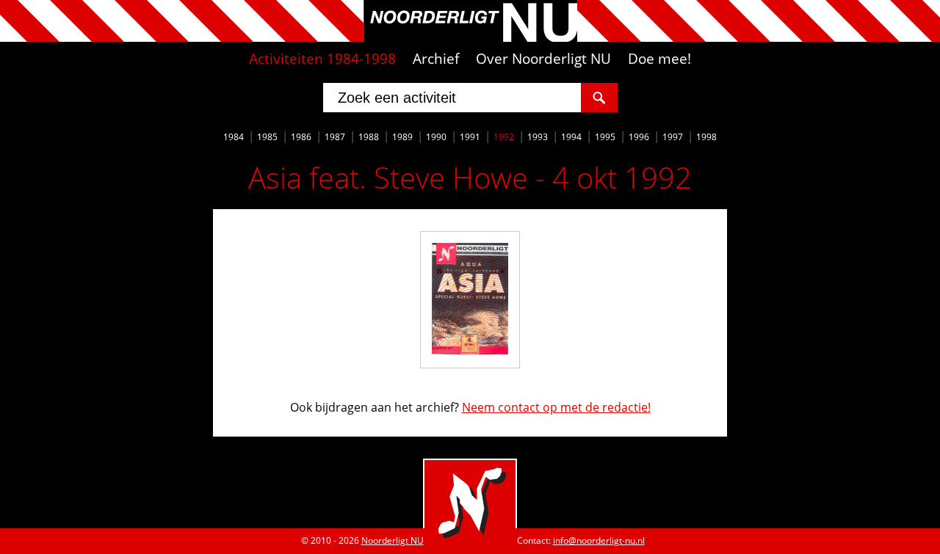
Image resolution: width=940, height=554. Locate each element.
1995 (605, 137)
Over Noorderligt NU (543, 58)
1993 (537, 137)
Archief (436, 58)
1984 (233, 137)
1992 (504, 137)
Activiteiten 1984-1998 (322, 58)
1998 (706, 137)
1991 (470, 137)
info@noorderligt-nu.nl (599, 540)
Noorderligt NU (392, 540)
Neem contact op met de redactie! (556, 407)
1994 (571, 137)
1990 (436, 137)
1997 (672, 137)
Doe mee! (659, 58)
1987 (335, 137)
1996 (639, 137)
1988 (368, 137)
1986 (301, 137)
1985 (267, 137)
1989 (402, 137)
